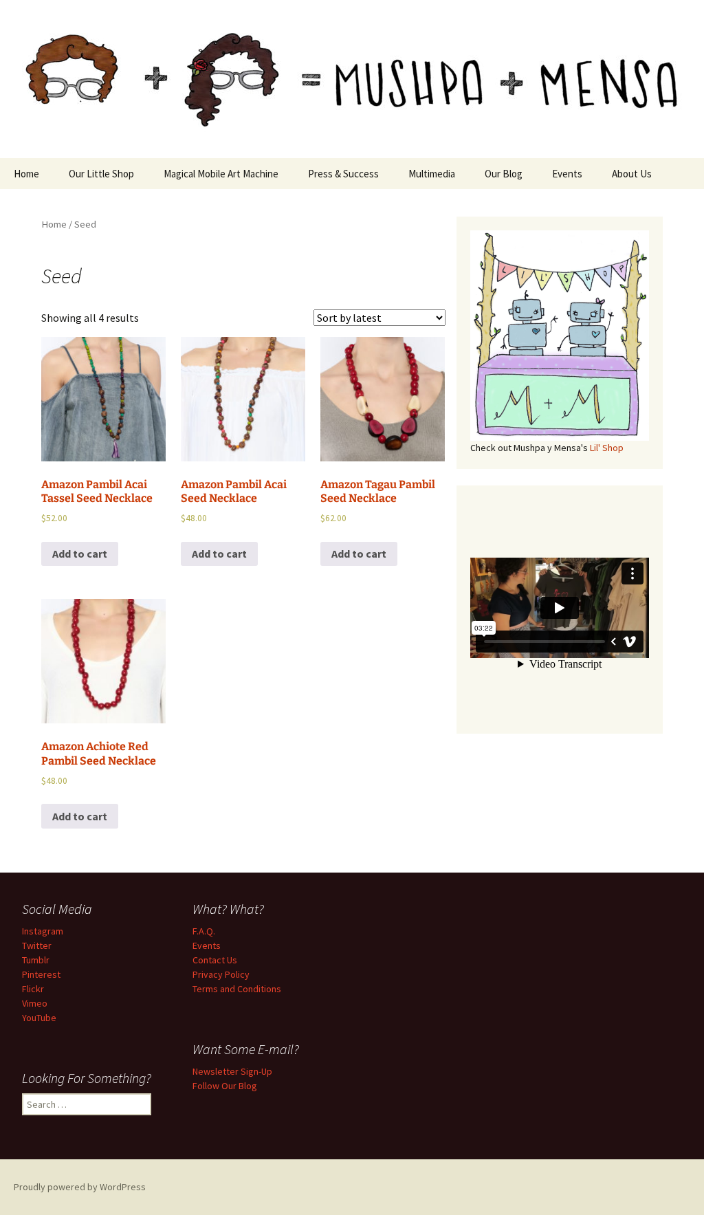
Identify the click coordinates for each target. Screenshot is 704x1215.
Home (26, 173)
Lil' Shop (607, 447)
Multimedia (431, 173)
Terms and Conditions (236, 989)
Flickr (33, 989)
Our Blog (503, 173)
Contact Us (214, 960)
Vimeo (34, 1003)
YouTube (39, 1017)
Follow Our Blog (224, 1086)
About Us (632, 173)
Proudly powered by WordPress (80, 1187)
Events (567, 173)
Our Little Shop (101, 173)
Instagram (42, 931)
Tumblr (36, 960)
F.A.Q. (203, 931)
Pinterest (41, 974)
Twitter (37, 945)
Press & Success (343, 173)
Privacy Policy (221, 974)
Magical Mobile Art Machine (221, 173)
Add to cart (79, 553)
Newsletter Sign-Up (232, 1071)
